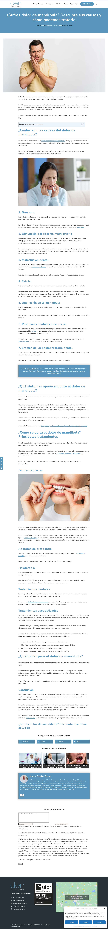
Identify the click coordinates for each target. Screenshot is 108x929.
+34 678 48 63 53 (19, 909)
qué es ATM (30, 369)
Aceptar (72, 922)
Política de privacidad (86, 926)
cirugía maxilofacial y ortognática (69, 453)
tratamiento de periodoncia (38, 602)
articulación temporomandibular (53, 141)
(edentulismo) (23, 341)
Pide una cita (30, 718)
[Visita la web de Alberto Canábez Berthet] (22, 795)
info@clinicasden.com (20, 903)
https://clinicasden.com (52, 839)
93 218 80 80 (87, 4)
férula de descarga (30, 538)
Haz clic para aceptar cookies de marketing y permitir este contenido (77, 897)
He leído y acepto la (35, 860)
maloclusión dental (38, 267)
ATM (42, 25)
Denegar (85, 922)
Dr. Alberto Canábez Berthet (54, 25)
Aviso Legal (94, 926)
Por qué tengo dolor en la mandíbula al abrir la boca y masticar (64, 426)
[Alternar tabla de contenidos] (81, 124)
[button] (105, 909)
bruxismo (80, 227)
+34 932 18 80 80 (19, 906)
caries (33, 331)
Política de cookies (78, 926)
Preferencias (99, 922)
